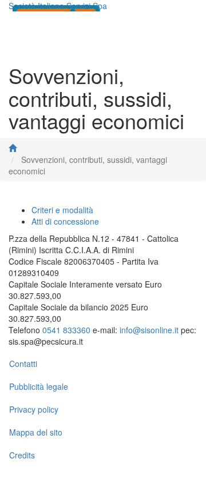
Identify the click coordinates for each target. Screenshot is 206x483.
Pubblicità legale (38, 386)
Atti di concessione (65, 221)
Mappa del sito (35, 432)
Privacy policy (33, 409)
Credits (22, 455)
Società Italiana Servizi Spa (58, 5)
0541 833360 (66, 330)
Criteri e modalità (62, 209)
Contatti (23, 363)
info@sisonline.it (149, 330)
